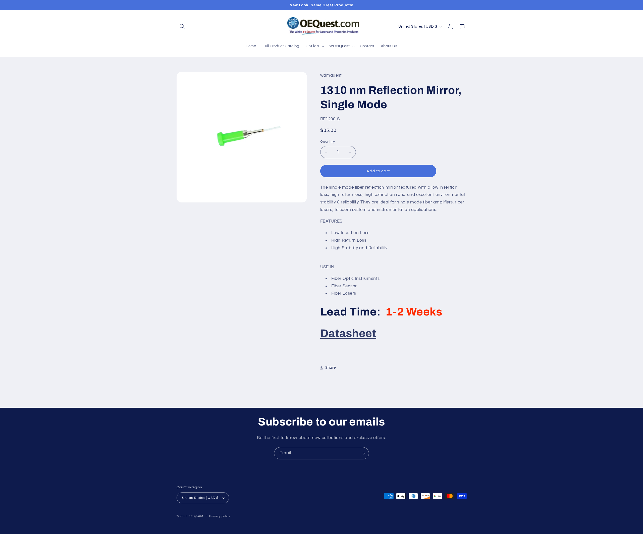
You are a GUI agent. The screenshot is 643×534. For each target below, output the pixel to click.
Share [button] (330, 368)
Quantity (327, 142)
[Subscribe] (363, 453)
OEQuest (196, 516)
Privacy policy (219, 516)
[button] (182, 26)
